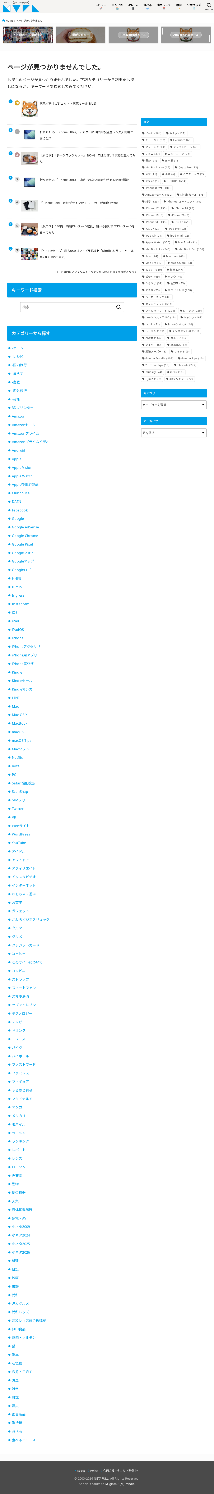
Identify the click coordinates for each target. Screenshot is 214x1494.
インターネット (24, 885)
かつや (175, 276)
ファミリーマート (160, 311)
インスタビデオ (24, 877)
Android (18, 450)
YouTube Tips (157, 365)
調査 (15, 1380)
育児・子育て (22, 1372)
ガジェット (20, 911)
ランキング (20, 1141)
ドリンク (19, 1030)
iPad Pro (177, 229)
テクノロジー (22, 1013)
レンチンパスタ (180, 324)
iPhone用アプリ (24, 655)
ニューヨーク (179, 154)
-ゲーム (17, 348)
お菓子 (17, 902)
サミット (182, 351)
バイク (17, 1047)
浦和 (15, 1295)
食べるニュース (24, 1440)
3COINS (179, 345)
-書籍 (16, 382)
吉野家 (178, 283)
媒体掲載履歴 (22, 1209)
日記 (15, 1269)
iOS (15, 612)
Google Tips (192, 358)
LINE (16, 698)
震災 (15, 1406)
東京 (151, 174)
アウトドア (20, 860)
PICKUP (176, 181)
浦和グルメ (20, 1303)
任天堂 (17, 1175)
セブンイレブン (24, 1005)
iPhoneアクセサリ (26, 646)
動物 (15, 1184)
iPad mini (179, 235)
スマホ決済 (20, 996)
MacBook (20, 723)
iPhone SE (156, 222)
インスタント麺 (185, 331)
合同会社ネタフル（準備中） (121, 1470)
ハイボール (20, 1056)
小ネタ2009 (21, 1226)
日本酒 (172, 160)
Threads (186, 365)
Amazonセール (24, 425)
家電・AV (19, 1218)
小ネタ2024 (21, 1235)
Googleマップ (23, 561)
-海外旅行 (19, 390)
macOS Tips (21, 740)
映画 (15, 1278)
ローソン (19, 1167)
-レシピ (17, 356)
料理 (15, 1260)
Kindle (17, 672)
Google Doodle (159, 358)
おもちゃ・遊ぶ (24, 894)
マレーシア (155, 147)
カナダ (177, 133)
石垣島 (17, 1363)
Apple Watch (22, 476)
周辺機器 (19, 1192)
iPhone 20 (180, 215)
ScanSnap (20, 791)
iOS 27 (152, 229)
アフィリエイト (24, 868)
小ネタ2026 (21, 1252)
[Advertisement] (174, 84)
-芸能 (16, 399)
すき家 (152, 290)
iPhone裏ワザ (23, 663)
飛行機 (17, 1423)
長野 (151, 160)
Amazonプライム (25, 433)
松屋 (176, 270)
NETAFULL (101, 1478)
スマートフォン (24, 987)
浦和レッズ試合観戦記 (29, 1320)
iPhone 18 (184, 208)
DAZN (16, 501)
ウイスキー (188, 167)
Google (18, 518)
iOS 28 (152, 181)
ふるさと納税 (22, 1090)
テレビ (17, 1022)
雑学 (15, 1388)
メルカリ (19, 1115)
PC (14, 774)
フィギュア (20, 1081)
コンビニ (19, 971)
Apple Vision (22, 467)
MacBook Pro (191, 249)
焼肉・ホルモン (24, 1337)
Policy (94, 1470)
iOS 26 (182, 222)
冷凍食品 (154, 338)
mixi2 (177, 372)
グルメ (17, 936)
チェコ (152, 154)
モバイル (19, 1124)
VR (14, 817)
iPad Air (153, 235)
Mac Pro (154, 263)
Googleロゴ (21, 570)
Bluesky (153, 372)
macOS (18, 732)
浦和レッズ (20, 1312)
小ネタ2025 (21, 1244)
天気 (15, 1201)
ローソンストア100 (160, 317)
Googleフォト (23, 553)
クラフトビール (186, 147)
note (16, 766)
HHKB (17, 578)
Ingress (18, 595)
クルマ (17, 928)
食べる (17, 1431)
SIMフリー (20, 800)
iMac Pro (153, 270)
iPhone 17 (156, 208)
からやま (154, 283)
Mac (15, 706)
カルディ (179, 338)
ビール (153, 133)
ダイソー (154, 345)
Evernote (182, 140)
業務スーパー (155, 351)
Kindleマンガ (22, 689)
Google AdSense (25, 527)
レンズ (17, 1158)
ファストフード (24, 1064)
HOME (9, 20)
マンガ (17, 1107)
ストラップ (20, 979)
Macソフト (20, 749)
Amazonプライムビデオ (30, 441)
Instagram (20, 604)
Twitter (18, 808)
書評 (15, 1286)
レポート (19, 1150)
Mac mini (175, 256)
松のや (152, 276)
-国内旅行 (19, 365)
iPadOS (18, 629)
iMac (151, 256)
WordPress (21, 834)
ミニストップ (193, 174)
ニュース (18, 1039)
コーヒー (19, 953)
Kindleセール (22, 680)
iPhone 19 (154, 215)
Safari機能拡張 (23, 783)
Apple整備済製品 (25, 484)
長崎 (170, 174)
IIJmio (17, 587)
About (81, 1470)
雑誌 (15, 1397)
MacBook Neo (157, 167)
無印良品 (19, 1329)
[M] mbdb (127, 1484)
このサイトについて (27, 962)
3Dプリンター (23, 407)
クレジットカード (25, 945)
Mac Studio (181, 263)
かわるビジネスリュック (31, 919)
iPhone (17, 638)
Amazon (18, 416)
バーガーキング (158, 297)
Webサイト (20, 826)
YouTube (19, 843)
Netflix (17, 757)
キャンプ (193, 317)
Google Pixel (22, 544)
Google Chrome (25, 535)
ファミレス (20, 1073)
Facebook (20, 510)
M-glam (111, 1484)
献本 (15, 1354)
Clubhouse (21, 493)
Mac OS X (20, 714)
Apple (16, 459)
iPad (15, 621)
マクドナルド (22, 1099)
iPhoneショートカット (184, 201)
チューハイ (155, 140)
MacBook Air (158, 249)
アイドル (18, 851)
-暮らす (17, 373)
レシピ (152, 324)
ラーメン (18, 1133)
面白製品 (19, 1414)
